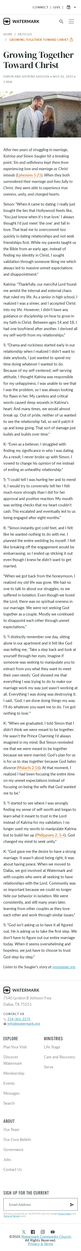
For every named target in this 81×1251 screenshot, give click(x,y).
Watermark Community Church (46, 1236)
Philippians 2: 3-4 (50, 835)
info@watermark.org (23, 1023)
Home (8, 34)
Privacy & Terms (40, 1243)
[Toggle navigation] (71, 21)
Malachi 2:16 (28, 767)
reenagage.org (63, 966)
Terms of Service (11, 1215)
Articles (25, 34)
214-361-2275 (18, 1018)
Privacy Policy (65, 1213)
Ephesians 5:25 (29, 175)
